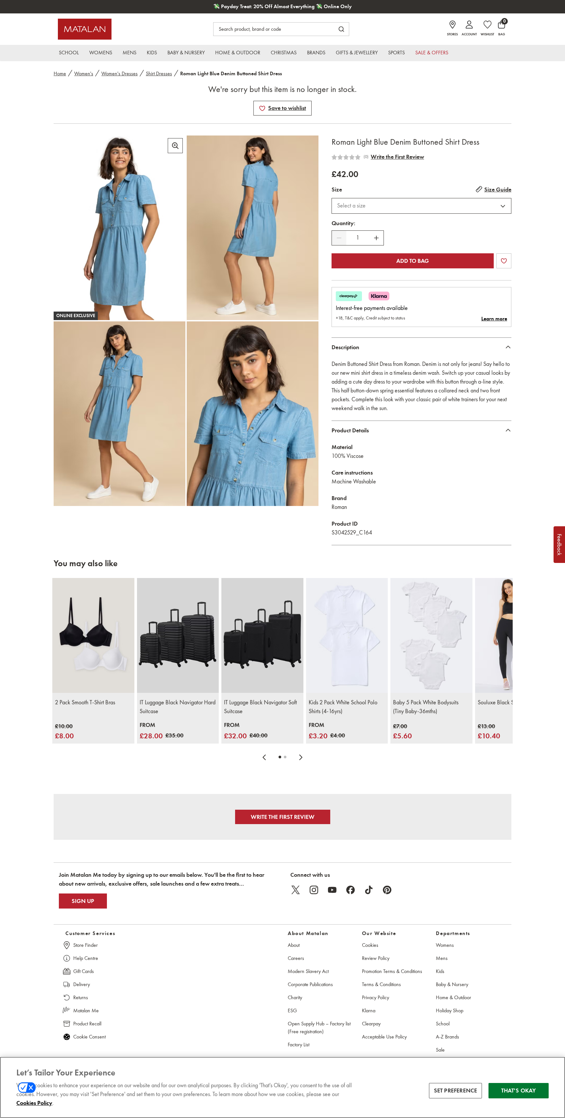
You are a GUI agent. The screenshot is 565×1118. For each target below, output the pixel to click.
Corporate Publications (310, 984)
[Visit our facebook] (350, 890)
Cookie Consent (89, 1037)
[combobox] (421, 206)
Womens (445, 945)
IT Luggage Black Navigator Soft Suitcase (260, 707)
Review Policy (375, 958)
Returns (80, 997)
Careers (296, 958)
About (294, 945)
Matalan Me (86, 1010)
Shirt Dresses (159, 73)
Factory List (298, 1044)
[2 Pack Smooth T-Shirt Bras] (93, 635)
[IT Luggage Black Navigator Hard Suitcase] (178, 635)
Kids (440, 971)
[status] (357, 238)
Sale (440, 1050)
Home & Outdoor (453, 997)
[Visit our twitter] (295, 890)
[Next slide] (301, 757)
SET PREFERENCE (455, 1090)
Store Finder (85, 945)
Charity (295, 997)
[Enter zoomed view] (175, 145)
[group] (64, 731)
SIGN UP (83, 901)
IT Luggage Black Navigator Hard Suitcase (177, 707)
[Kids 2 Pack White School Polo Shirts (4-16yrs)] (347, 635)
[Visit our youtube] (332, 890)
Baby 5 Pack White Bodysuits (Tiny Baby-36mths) (425, 707)
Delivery (81, 984)
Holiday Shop (449, 1010)
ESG (292, 1010)
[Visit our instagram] (314, 890)
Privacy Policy (375, 997)
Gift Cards (83, 971)
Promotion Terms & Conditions (392, 971)
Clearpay (371, 1023)
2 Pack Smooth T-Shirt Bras (85, 702)
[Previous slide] (264, 757)
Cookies (370, 945)
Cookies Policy (34, 1103)
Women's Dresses (119, 73)
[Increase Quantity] (376, 238)
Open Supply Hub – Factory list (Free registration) (319, 1027)
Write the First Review (397, 156)
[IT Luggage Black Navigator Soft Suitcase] (262, 635)
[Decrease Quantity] (339, 238)
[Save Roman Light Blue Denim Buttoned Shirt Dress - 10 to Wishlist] (262, 108)
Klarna (368, 1010)
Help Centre (85, 958)
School (443, 1023)
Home (60, 73)
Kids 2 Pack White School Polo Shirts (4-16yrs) (343, 707)
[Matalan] (85, 29)
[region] (282, 1087)
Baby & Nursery (452, 984)
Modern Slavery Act (308, 971)
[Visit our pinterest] (387, 890)
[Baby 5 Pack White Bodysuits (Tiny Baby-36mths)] (431, 635)
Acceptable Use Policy (384, 1037)
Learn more (494, 319)
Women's (83, 73)
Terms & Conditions (381, 984)
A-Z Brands (447, 1037)
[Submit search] (341, 29)
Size (337, 189)
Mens (442, 958)
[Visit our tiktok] (369, 890)
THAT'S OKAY (518, 1090)
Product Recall (87, 1023)
